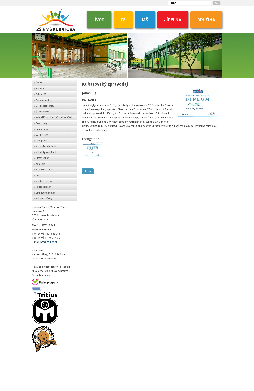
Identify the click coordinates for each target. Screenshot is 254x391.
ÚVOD (98, 19)
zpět (88, 171)
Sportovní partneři (45, 169)
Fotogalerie (41, 140)
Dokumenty (41, 123)
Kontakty (40, 163)
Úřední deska (42, 129)
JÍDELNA (172, 19)
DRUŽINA (206, 19)
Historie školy (42, 158)
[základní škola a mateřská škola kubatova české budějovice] (56, 19)
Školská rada (42, 111)
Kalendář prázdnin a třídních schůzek (54, 117)
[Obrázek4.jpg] (92, 149)
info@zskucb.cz (48, 242)
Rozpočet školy (43, 187)
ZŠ (123, 19)
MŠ (145, 19)
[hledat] (217, 3)
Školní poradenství (45, 106)
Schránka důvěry (44, 198)
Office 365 (41, 94)
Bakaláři (40, 88)
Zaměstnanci (42, 100)
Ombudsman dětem (46, 192)
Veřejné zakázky (44, 181)
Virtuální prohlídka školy (48, 152)
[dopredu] (217, 53)
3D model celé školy (46, 146)
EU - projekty (42, 134)
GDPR (38, 175)
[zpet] (36, 53)
